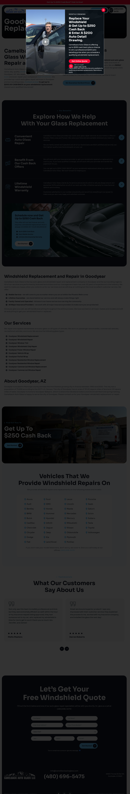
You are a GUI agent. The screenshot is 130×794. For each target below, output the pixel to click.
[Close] (103, 10)
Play (45, 42)
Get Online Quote (79, 61)
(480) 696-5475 (80, 67)
